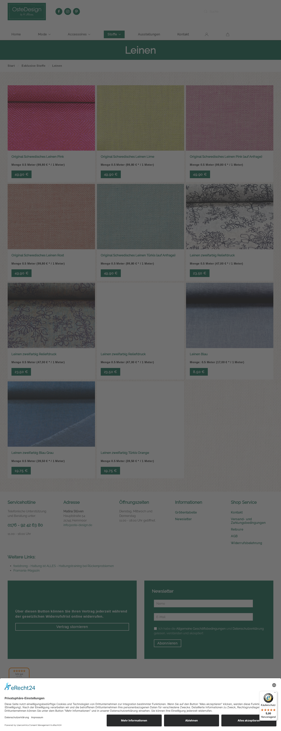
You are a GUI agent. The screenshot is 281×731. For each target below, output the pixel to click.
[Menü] (275, 693)
